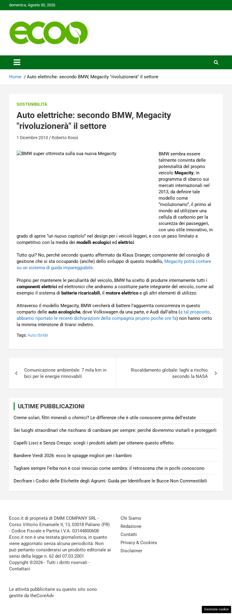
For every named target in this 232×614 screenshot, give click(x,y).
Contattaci (19, 569)
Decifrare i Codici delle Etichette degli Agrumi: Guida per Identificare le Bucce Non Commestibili (110, 481)
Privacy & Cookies (139, 542)
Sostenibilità (32, 104)
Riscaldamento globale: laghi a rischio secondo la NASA (169, 373)
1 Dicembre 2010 (32, 137)
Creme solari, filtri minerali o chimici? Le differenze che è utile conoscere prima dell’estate (105, 417)
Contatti (129, 534)
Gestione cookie (216, 609)
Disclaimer (131, 550)
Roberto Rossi (65, 137)
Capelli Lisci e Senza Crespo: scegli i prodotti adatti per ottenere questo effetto (94, 443)
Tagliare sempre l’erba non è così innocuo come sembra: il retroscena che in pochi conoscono (109, 468)
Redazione (131, 526)
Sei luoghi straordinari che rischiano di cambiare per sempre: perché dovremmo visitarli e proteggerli (115, 430)
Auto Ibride (37, 335)
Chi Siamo (131, 518)
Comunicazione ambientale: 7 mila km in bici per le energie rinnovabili (65, 373)
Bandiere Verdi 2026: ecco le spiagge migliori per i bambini (73, 455)
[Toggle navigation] (17, 62)
